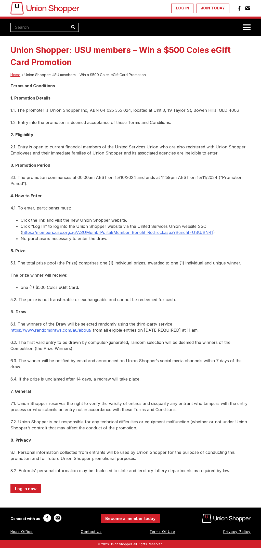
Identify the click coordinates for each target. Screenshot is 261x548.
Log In (182, 8)
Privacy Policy (237, 532)
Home (15, 75)
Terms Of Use (162, 532)
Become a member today (130, 518)
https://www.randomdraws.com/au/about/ (51, 330)
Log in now (25, 488)
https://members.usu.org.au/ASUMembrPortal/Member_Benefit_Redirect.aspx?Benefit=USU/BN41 (117, 232)
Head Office (21, 532)
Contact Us (91, 532)
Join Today (213, 8)
